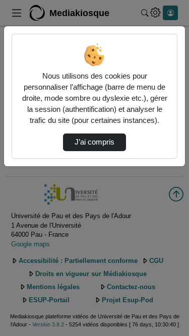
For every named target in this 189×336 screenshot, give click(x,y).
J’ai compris (94, 142)
